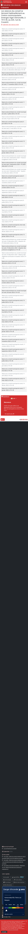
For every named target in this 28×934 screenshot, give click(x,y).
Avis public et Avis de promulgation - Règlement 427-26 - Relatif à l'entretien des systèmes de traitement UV (13, 867)
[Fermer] (26, 921)
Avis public (6, 877)
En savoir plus (9, 414)
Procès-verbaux (18, 879)
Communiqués (7, 879)
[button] (26, 419)
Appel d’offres (16, 877)
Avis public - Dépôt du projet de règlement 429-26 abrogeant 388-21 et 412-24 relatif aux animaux (13, 857)
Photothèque (8, 882)
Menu (26, 2)
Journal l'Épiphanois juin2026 (10, 848)
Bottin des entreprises (19, 882)
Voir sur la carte (9, 914)
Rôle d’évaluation (8, 885)
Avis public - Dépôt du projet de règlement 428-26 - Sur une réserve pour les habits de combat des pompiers (13, 861)
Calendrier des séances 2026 (11, 24)
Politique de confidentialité (13, 929)
